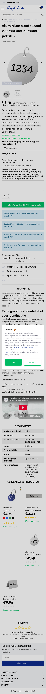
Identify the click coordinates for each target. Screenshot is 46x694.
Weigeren (8, 352)
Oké (13, 362)
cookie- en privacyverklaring (22, 347)
